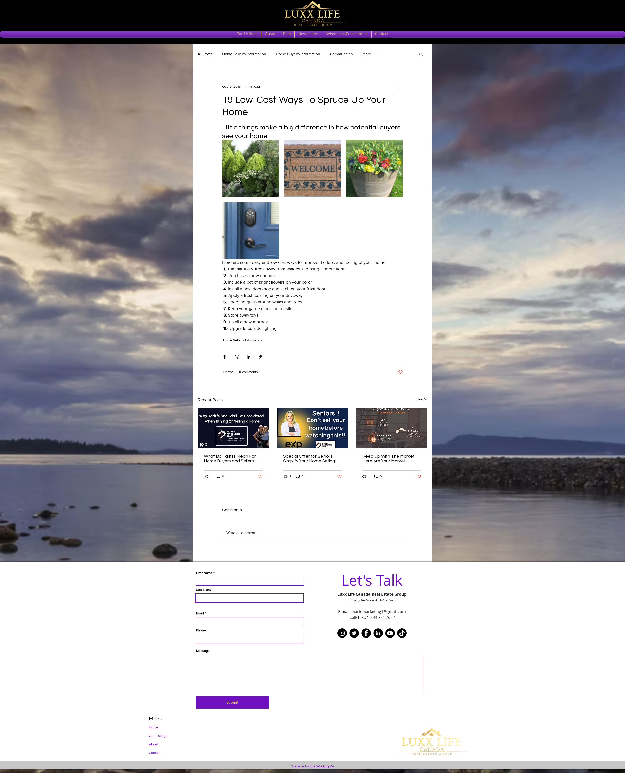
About (153, 744)
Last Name (204, 589)
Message (203, 650)
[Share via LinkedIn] (248, 356)
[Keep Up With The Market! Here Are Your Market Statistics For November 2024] (391, 428)
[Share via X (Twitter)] (236, 356)
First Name (204, 573)
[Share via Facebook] (224, 356)
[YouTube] (390, 633)
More (366, 54)
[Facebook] (366, 633)
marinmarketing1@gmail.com (378, 611)
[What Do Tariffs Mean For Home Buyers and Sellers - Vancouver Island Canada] (233, 428)
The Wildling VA (322, 766)
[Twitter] (354, 633)
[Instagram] (342, 633)
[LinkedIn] (378, 633)
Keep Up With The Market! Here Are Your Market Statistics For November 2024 (388, 458)
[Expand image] (250, 168)
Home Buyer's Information (298, 54)
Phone (201, 630)
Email (200, 613)
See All (422, 399)
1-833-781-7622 (381, 617)
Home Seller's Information (244, 54)
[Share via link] (260, 356)
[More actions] (400, 86)
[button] (421, 54)
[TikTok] (402, 633)
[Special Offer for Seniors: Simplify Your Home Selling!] (312, 428)
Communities (341, 54)
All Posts (205, 54)
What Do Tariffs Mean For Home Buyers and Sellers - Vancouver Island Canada (230, 458)
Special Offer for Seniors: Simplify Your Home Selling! (309, 458)
